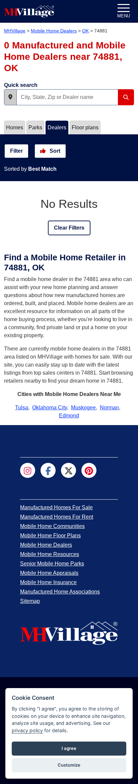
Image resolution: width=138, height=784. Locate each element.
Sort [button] (54, 151)
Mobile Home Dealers (54, 30)
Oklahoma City (49, 407)
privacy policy (27, 730)
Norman (109, 407)
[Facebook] (48, 470)
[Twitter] (68, 470)
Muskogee (83, 407)
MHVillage (14, 30)
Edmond (69, 415)
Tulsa (21, 407)
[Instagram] (27, 470)
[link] (56, 507)
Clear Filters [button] (69, 228)
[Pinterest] (88, 470)
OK (85, 30)
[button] (10, 97)
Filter (16, 151)
